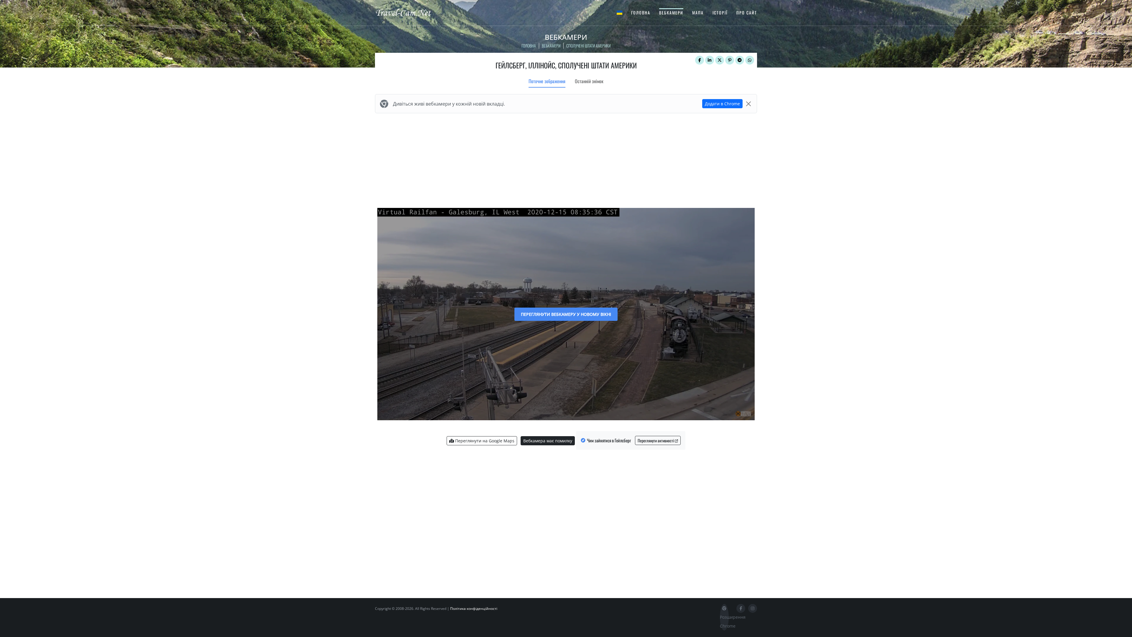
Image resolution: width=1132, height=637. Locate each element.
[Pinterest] (729, 60)
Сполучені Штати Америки (588, 45)
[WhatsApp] (749, 60)
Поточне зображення (547, 81)
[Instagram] (752, 608)
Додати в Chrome (722, 103)
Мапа (698, 12)
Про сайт (746, 12)
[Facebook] (699, 60)
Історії (720, 12)
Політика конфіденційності (473, 608)
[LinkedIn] (709, 60)
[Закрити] (748, 103)
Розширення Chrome (724, 621)
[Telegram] (739, 60)
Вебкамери (671, 12)
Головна (640, 12)
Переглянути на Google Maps (484, 441)
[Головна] (408, 12)
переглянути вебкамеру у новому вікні (566, 314)
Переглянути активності (656, 440)
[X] (719, 60)
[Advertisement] (566, 159)
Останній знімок (589, 81)
